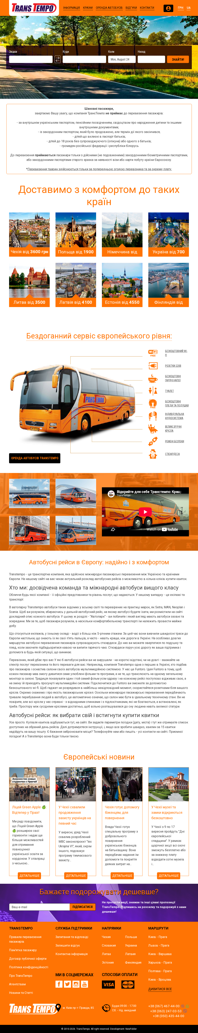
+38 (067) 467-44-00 (164, 1006)
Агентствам (17, 984)
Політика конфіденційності (28, 967)
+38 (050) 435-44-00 (168, 1016)
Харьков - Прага (160, 962)
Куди (66, 52)
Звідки (13, 52)
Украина (131, 945)
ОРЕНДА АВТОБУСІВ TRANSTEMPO (34, 458)
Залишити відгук (67, 945)
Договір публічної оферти (27, 959)
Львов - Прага (158, 945)
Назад (141, 52)
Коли (111, 52)
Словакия (109, 945)
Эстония (108, 962)
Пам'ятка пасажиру (23, 950)
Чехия (106, 937)
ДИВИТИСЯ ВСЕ (160, 989)
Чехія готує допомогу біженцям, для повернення (122, 812)
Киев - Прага (157, 937)
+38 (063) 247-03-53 (166, 1011)
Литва (106, 954)
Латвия (130, 954)
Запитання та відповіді (71, 937)
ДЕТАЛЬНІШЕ (29, 876)
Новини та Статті (21, 993)
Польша (131, 937)
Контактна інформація (71, 954)
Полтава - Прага (160, 971)
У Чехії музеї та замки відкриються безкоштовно (166, 812)
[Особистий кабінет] (168, 8)
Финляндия (133, 962)
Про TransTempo (20, 976)
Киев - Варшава (160, 954)
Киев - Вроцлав (159, 979)
